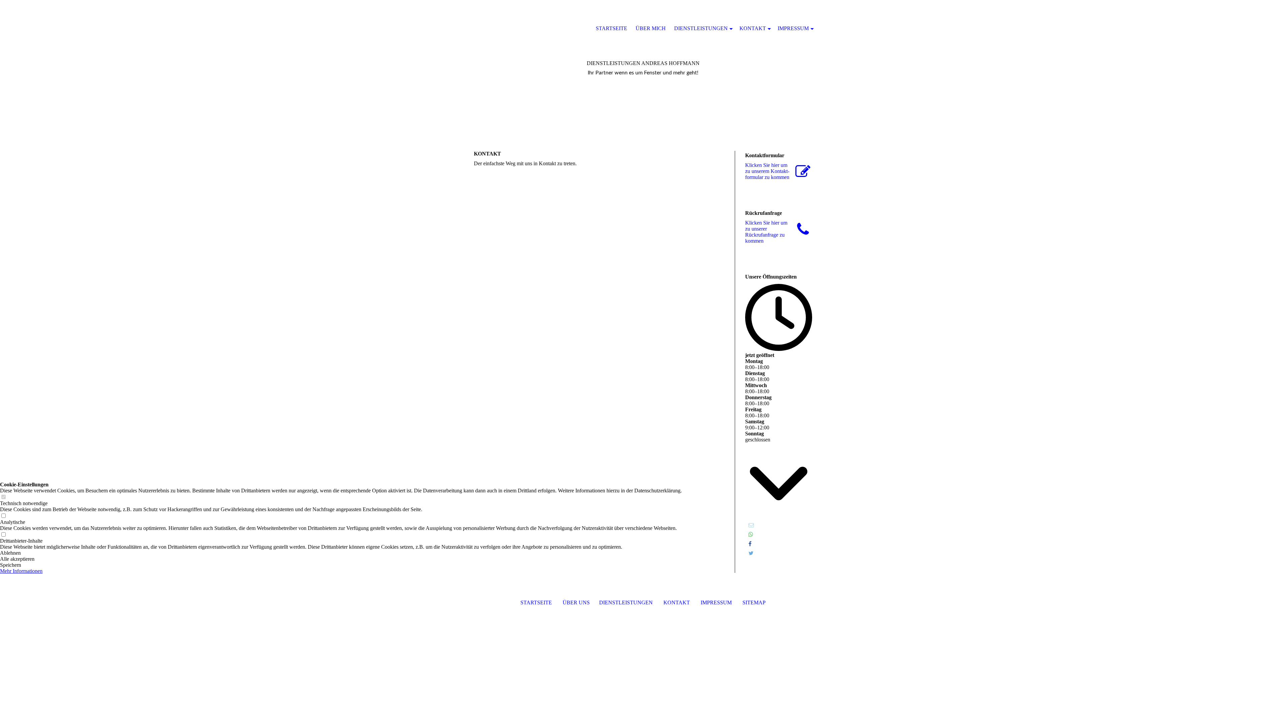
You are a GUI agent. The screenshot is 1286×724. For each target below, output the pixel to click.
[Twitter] (751, 553)
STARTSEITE (536, 602)
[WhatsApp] (750, 534)
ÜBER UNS (576, 602)
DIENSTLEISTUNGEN (626, 602)
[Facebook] (750, 544)
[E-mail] (751, 525)
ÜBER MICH (651, 28)
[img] (505, 28)
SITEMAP (754, 602)
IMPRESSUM (716, 602)
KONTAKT (676, 602)
